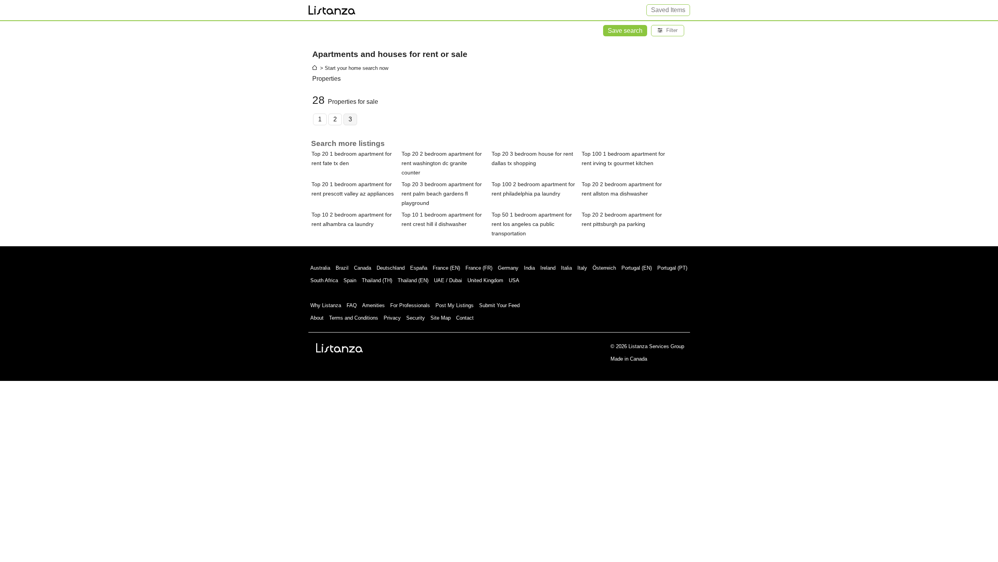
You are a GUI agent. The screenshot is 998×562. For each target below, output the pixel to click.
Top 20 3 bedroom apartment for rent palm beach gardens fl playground (442, 193)
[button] (667, 30)
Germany (508, 268)
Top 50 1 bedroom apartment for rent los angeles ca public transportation (532, 224)
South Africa (324, 280)
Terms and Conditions (353, 318)
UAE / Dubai (448, 280)
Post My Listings (454, 305)
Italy (582, 268)
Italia (566, 268)
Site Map (440, 318)
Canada (362, 268)
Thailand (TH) (377, 280)
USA (514, 280)
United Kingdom (485, 280)
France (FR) (478, 268)
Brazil (342, 268)
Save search (625, 30)
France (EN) (446, 268)
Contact (465, 318)
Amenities (373, 305)
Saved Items (668, 10)
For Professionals (410, 305)
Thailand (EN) (413, 280)
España (418, 268)
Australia (320, 268)
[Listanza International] (339, 347)
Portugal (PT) (672, 268)
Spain (349, 280)
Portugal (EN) (636, 268)
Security (415, 318)
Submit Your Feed (499, 305)
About (317, 318)
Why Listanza (325, 305)
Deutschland (391, 268)
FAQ (352, 305)
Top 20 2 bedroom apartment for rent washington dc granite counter (442, 163)
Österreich (604, 268)
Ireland (548, 268)
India (529, 268)
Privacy (392, 318)
